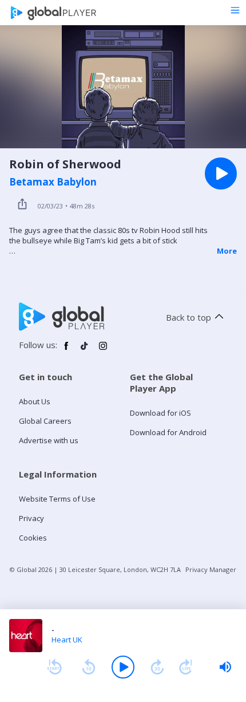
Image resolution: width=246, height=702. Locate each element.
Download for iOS (160, 413)
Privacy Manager (210, 569)
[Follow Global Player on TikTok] (85, 350)
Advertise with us (48, 440)
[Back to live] (185, 667)
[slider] (225, 667)
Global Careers (45, 421)
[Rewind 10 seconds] (88, 667)
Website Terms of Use (57, 499)
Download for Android (168, 432)
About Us (34, 401)
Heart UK (66, 639)
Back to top (188, 317)
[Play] (123, 667)
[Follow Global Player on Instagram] (103, 350)
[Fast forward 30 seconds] (157, 667)
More (227, 251)
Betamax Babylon (53, 182)
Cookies (33, 538)
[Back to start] (54, 667)
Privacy (31, 518)
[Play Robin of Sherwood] (221, 173)
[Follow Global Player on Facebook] (66, 350)
